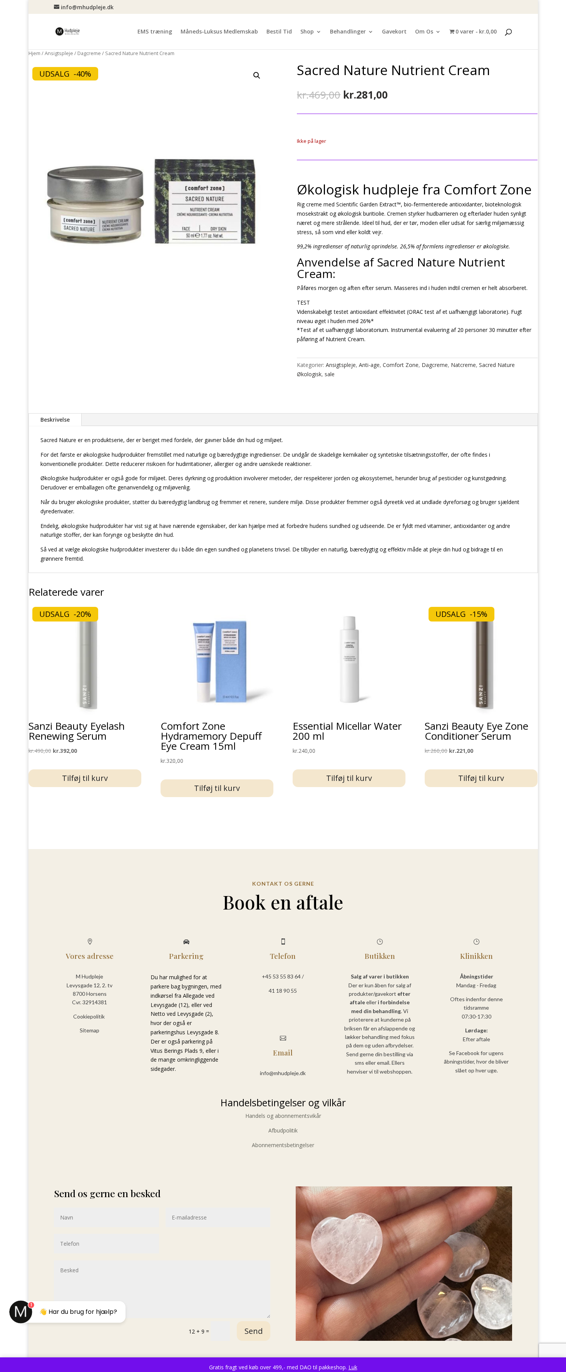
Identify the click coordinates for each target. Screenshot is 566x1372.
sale (330, 374)
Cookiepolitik (89, 1016)
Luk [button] (352, 1367)
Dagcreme (89, 53)
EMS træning (154, 32)
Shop (307, 32)
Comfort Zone (401, 365)
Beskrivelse (55, 419)
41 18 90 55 (283, 990)
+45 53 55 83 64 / (283, 976)
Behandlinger (348, 32)
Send (253, 1331)
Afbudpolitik (283, 1130)
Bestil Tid (279, 32)
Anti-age (369, 365)
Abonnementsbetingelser (283, 1145)
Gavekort (394, 32)
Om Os (424, 32)
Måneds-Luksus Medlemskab (219, 32)
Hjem (34, 53)
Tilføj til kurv (85, 778)
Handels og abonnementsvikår (283, 1115)
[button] (257, 75)
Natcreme (463, 365)
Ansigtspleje (59, 53)
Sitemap (89, 1030)
